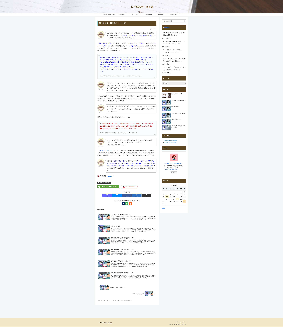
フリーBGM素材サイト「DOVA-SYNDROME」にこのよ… (172, 51)
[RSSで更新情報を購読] (130, 203)
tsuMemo (167, 27)
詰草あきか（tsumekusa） (174, 163)
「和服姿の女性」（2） (106, 150)
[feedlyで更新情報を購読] (126, 203)
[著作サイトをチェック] (123, 203)
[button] (146, 195)
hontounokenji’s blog (170, 140)
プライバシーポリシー (181, 322)
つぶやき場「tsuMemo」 (171, 169)
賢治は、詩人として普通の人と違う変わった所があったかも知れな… (174, 60)
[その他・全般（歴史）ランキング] (101, 176)
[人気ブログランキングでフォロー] (108, 186)
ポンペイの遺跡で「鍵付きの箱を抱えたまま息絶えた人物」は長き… (174, 68)
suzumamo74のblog (170, 142)
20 (177, 199)
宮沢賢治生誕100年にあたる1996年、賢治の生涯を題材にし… (174, 34)
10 (167, 196)
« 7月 (163, 208)
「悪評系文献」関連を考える (105, 182)
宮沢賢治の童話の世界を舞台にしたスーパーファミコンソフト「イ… (174, 42)
